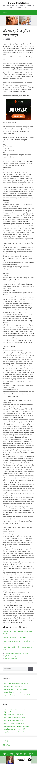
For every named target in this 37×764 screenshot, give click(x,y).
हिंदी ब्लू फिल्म (6, 745)
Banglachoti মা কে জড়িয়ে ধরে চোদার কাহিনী (14, 637)
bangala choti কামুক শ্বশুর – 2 (12, 692)
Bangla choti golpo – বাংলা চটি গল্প (13, 715)
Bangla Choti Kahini (18, 3)
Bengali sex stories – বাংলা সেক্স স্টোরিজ (14, 729)
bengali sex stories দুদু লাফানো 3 (13, 686)
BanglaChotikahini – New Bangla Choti (16, 726)
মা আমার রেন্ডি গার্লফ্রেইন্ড (11, 658)
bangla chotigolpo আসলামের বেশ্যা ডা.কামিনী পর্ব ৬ (17, 695)
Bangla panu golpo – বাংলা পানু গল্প (13, 720)
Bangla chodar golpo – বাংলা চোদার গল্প (14, 709)
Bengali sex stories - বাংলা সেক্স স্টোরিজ (16, 653)
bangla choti (7, 712)
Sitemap (5, 741)
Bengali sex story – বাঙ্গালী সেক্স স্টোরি (13, 732)
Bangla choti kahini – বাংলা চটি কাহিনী (14, 717)
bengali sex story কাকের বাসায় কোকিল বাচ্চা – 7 (16, 689)
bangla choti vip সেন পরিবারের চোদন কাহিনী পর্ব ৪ (16, 683)
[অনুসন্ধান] (30, 669)
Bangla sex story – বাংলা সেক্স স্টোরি (13, 723)
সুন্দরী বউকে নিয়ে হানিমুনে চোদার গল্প (13, 656)
